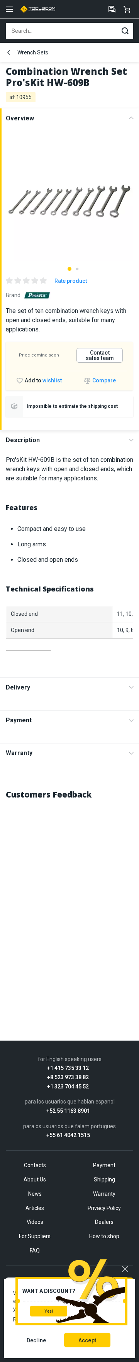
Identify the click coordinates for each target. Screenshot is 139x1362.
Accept (87, 1340)
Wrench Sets (32, 52)
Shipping (104, 1179)
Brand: (14, 295)
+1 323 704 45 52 (68, 1087)
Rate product (70, 281)
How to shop (104, 1236)
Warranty (19, 753)
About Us (35, 1179)
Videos (35, 1222)
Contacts (35, 1165)
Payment (19, 720)
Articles (34, 1208)
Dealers (104, 1222)
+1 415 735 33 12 (68, 1068)
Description (23, 440)
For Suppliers (35, 1236)
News (35, 1194)
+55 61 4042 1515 (68, 1135)
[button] (69, 269)
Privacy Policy (104, 1208)
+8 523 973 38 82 (68, 1077)
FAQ (35, 1250)
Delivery (18, 687)
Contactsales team (100, 355)
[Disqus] (69, 904)
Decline (36, 1340)
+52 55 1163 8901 (68, 1111)
